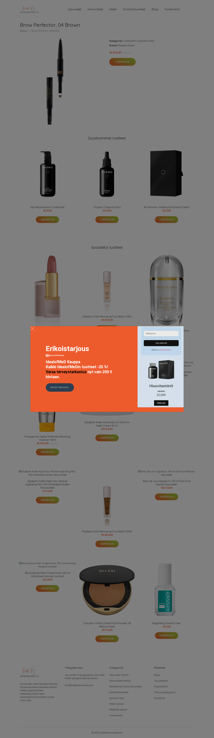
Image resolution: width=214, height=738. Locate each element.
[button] (60, 387)
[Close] (32, 328)
